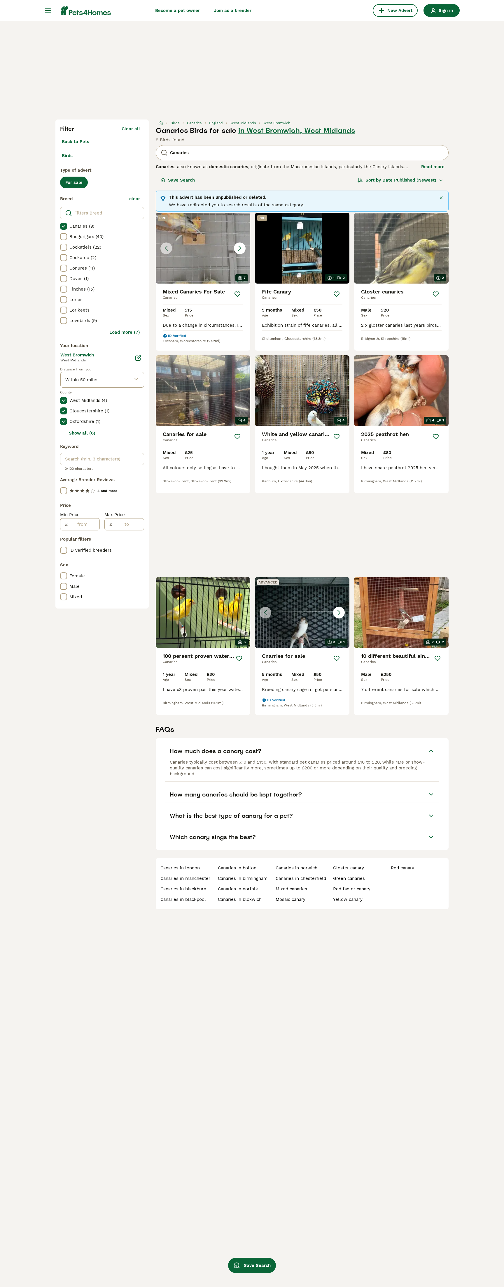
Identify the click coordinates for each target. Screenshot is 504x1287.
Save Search (181, 180)
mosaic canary (290, 899)
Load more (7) (124, 332)
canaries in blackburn (183, 889)
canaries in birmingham (242, 878)
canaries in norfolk (238, 889)
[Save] (237, 294)
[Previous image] (166, 248)
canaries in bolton (237, 868)
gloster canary (348, 868)
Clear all (131, 128)
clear (134, 198)
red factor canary (351, 889)
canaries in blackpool (183, 899)
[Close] (441, 198)
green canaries (349, 878)
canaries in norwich (296, 868)
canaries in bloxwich (240, 899)
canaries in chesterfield (301, 878)
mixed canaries (291, 889)
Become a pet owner (177, 10)
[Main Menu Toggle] (48, 10)
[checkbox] (63, 226)
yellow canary (348, 899)
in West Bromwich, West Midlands (296, 130)
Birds (67, 155)
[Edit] (138, 358)
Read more (432, 166)
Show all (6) (82, 433)
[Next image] (240, 248)
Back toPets (75, 141)
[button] (203, 248)
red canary (402, 868)
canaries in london (180, 868)
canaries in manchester (185, 878)
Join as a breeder (232, 10)
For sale (74, 182)
